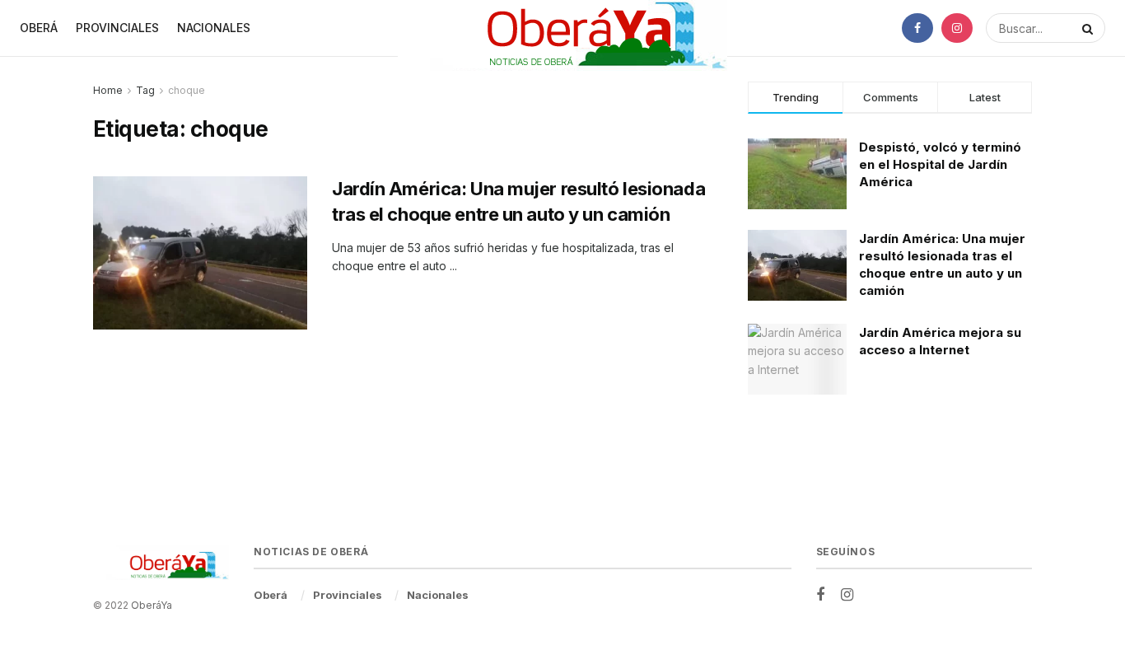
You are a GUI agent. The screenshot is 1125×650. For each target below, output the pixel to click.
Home (108, 90)
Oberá (39, 28)
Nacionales (213, 28)
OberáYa (151, 605)
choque (186, 90)
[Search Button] (1089, 28)
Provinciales (117, 28)
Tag (145, 90)
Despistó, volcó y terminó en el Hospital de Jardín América (940, 164)
